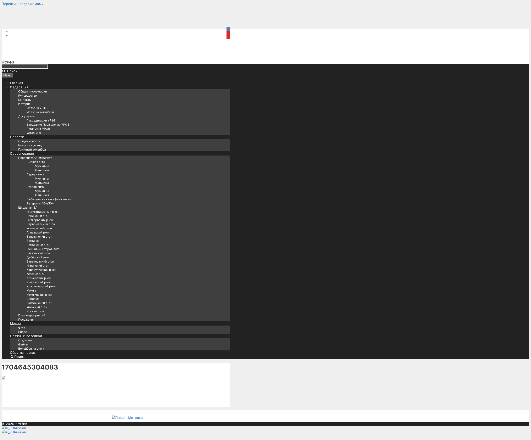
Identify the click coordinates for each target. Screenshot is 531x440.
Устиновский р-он (39, 228)
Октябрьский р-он (40, 220)
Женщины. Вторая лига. (43, 249)
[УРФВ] (8, 62)
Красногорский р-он (41, 286)
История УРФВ (37, 108)
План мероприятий (31, 315)
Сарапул (33, 298)
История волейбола (41, 112)
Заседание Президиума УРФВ (48, 124)
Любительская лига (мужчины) (49, 199)
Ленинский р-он (38, 216)
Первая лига (35, 174)
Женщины (42, 170)
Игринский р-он (38, 265)
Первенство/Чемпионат (35, 157)
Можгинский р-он (39, 294)
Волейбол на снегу (31, 348)
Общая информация (32, 91)
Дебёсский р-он (38, 257)
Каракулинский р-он (41, 269)
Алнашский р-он (38, 232)
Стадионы (25, 340)
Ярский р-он (35, 311)
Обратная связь (23, 352)
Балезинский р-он (39, 236)
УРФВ (22, 424)
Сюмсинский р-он (39, 303)
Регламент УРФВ (38, 128)
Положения (26, 319)
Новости (17, 137)
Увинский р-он (37, 307)
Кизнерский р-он (39, 278)
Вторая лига (35, 186)
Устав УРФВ (35, 133)
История (24, 104)
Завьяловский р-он (40, 261)
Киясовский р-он (39, 282)
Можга (31, 290)
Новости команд (30, 145)
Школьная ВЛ (27, 207)
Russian (20, 428)
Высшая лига (36, 162)
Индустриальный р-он (42, 211)
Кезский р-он (36, 274)
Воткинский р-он (38, 245)
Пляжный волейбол (32, 149)
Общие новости (29, 141)
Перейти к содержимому (22, 4)
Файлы (23, 344)
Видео (22, 332)
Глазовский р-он (38, 253)
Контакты (25, 99)
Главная (16, 83)
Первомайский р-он (41, 224)
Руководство (27, 95)
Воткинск (33, 240)
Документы (26, 116)
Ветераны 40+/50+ (40, 203)
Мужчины (42, 166)
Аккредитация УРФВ (41, 120)
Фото (21, 327)
